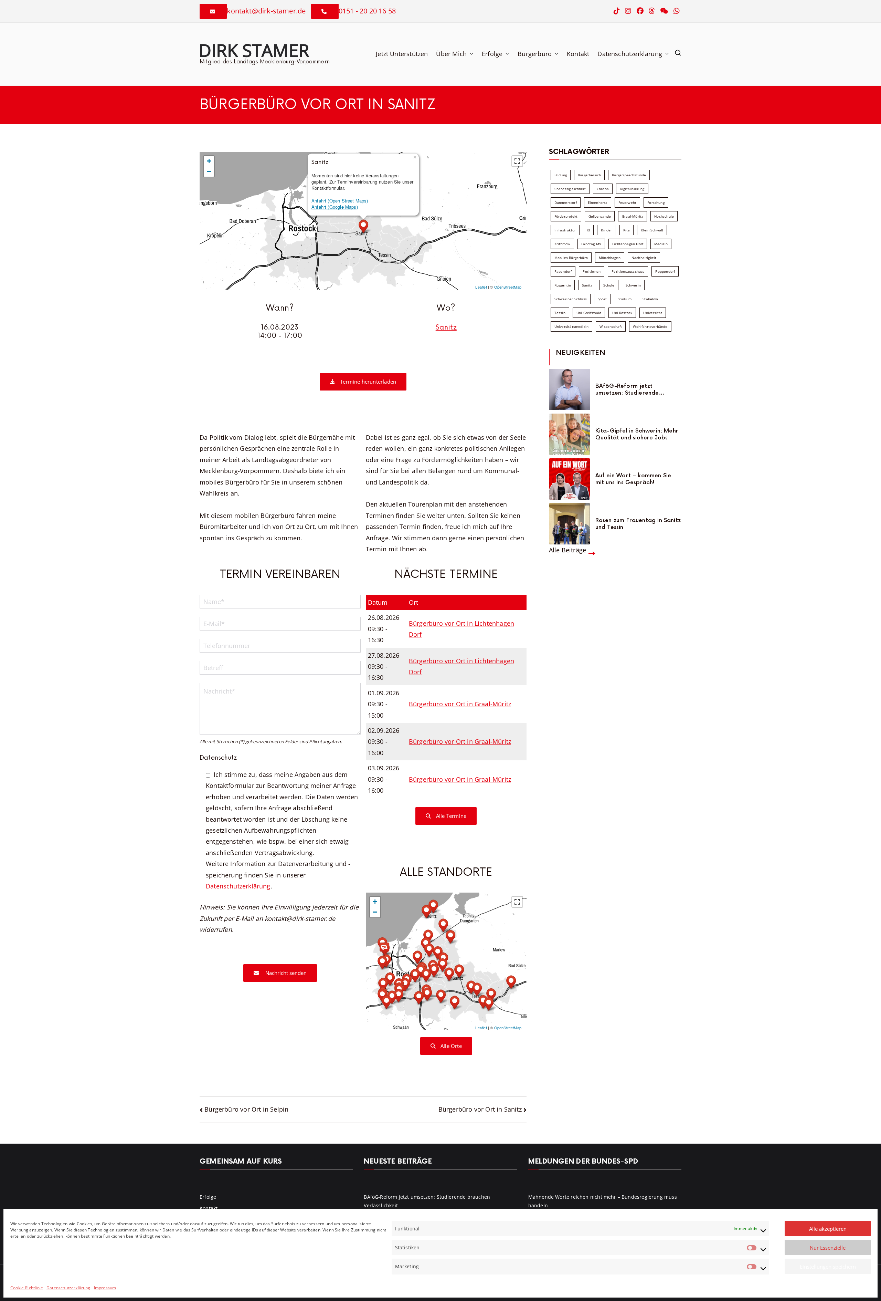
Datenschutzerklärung (68, 1288)
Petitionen (592, 271)
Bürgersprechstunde (629, 175)
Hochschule (664, 216)
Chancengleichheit (570, 188)
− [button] (209, 171)
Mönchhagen (609, 257)
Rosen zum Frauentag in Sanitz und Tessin (638, 523)
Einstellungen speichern (828, 1266)
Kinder (606, 230)
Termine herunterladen (367, 381)
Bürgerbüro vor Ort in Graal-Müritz (460, 704)
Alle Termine (450, 815)
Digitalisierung (632, 188)
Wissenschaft (610, 326)
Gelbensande (599, 216)
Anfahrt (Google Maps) (334, 207)
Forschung (656, 202)
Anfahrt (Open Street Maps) (339, 200)
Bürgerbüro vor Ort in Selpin (246, 1109)
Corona (603, 188)
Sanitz (446, 327)
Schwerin (633, 285)
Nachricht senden (285, 972)
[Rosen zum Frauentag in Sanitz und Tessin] (569, 523)
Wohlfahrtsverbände (650, 326)
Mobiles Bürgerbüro (571, 257)
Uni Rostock (622, 312)
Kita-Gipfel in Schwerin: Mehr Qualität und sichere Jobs (636, 434)
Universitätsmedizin (571, 326)
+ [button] (209, 161)
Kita (626, 230)
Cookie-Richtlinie (26, 1288)
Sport (602, 298)
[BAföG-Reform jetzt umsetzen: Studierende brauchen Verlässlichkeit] (569, 389)
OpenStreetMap (507, 287)
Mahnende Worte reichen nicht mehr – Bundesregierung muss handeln (602, 1201)
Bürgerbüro (535, 54)
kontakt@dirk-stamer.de (266, 10)
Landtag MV (591, 243)
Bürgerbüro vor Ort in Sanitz (480, 1109)
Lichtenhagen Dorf (627, 243)
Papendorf (563, 271)
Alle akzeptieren (828, 1228)
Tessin (559, 312)
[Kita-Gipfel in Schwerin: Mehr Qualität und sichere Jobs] (569, 434)
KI (588, 230)
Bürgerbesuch (589, 175)
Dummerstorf (565, 202)
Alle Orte (450, 1045)
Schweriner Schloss (570, 298)
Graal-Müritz (632, 216)
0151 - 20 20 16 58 (367, 10)
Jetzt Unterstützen (402, 54)
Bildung (560, 175)
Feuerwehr (627, 202)
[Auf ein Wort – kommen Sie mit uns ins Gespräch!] (569, 479)
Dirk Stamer (254, 50)
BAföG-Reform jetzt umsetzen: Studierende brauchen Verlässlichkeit (629, 389)
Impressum (105, 1288)
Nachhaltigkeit (644, 257)
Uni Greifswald (589, 312)
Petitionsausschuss (628, 271)
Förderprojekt (565, 216)
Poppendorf (665, 271)
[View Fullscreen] (517, 161)
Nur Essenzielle (828, 1247)
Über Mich (451, 54)
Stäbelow (650, 298)
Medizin (661, 243)
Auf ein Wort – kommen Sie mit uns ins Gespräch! (633, 479)
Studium (624, 298)
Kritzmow (562, 243)
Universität (652, 312)
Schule (608, 285)
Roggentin (562, 285)
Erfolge (492, 54)
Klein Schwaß (652, 230)
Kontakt (578, 54)
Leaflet (481, 287)
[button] (470, 53)
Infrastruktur (565, 230)
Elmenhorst (597, 202)
